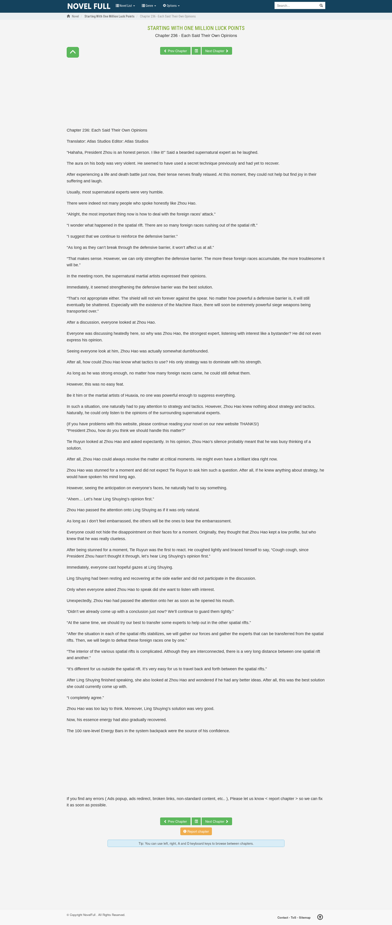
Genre (149, 5)
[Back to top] (320, 918)
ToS (293, 917)
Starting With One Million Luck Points (196, 28)
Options (171, 5)
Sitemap (305, 917)
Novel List (126, 5)
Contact (282, 917)
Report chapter (197, 831)
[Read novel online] (89, 6)
